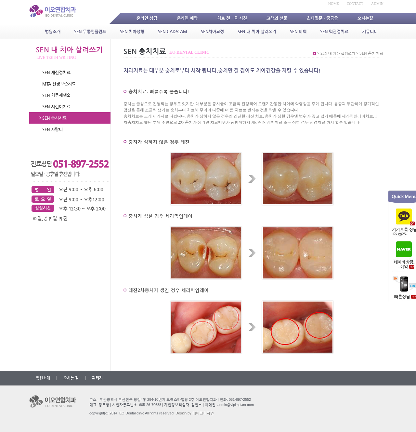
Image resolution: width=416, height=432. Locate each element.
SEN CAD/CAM (172, 31)
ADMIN (377, 4)
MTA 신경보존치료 (59, 83)
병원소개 (52, 31)
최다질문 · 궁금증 (322, 18)
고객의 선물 (276, 18)
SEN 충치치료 (54, 117)
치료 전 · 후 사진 (232, 18)
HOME (333, 4)
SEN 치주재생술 (56, 95)
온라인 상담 (146, 18)
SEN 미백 (298, 31)
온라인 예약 (187, 18)
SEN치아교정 (212, 31)
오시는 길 (71, 378)
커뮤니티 (370, 31)
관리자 (97, 378)
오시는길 (365, 18)
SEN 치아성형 (132, 31)
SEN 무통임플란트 (90, 31)
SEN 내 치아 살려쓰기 (257, 31)
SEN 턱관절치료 (334, 31)
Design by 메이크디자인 (195, 413)
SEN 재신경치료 (56, 72)
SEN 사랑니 (52, 129)
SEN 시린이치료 (56, 106)
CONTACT (355, 4)
